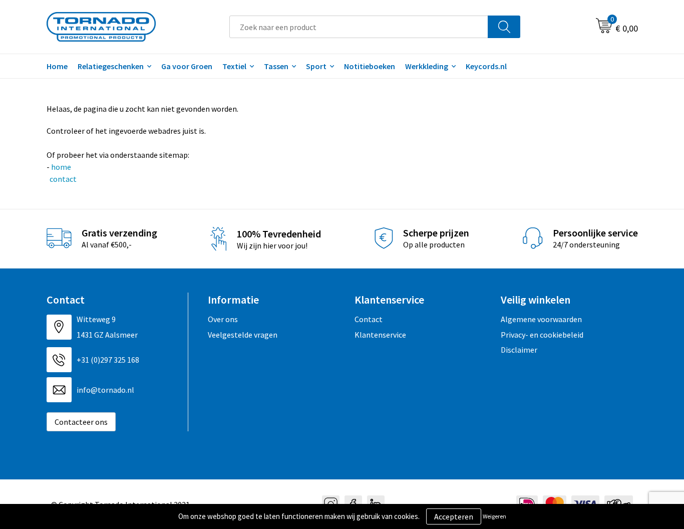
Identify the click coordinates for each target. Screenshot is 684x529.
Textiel (234, 66)
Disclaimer (519, 350)
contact (62, 179)
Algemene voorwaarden (541, 319)
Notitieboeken (369, 66)
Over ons (223, 319)
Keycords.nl (486, 66)
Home (57, 66)
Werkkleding (426, 66)
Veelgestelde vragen (242, 335)
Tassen (276, 66)
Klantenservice (380, 335)
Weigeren (494, 516)
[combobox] (358, 27)
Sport (316, 66)
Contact (369, 319)
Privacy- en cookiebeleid (542, 335)
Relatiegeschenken (111, 66)
